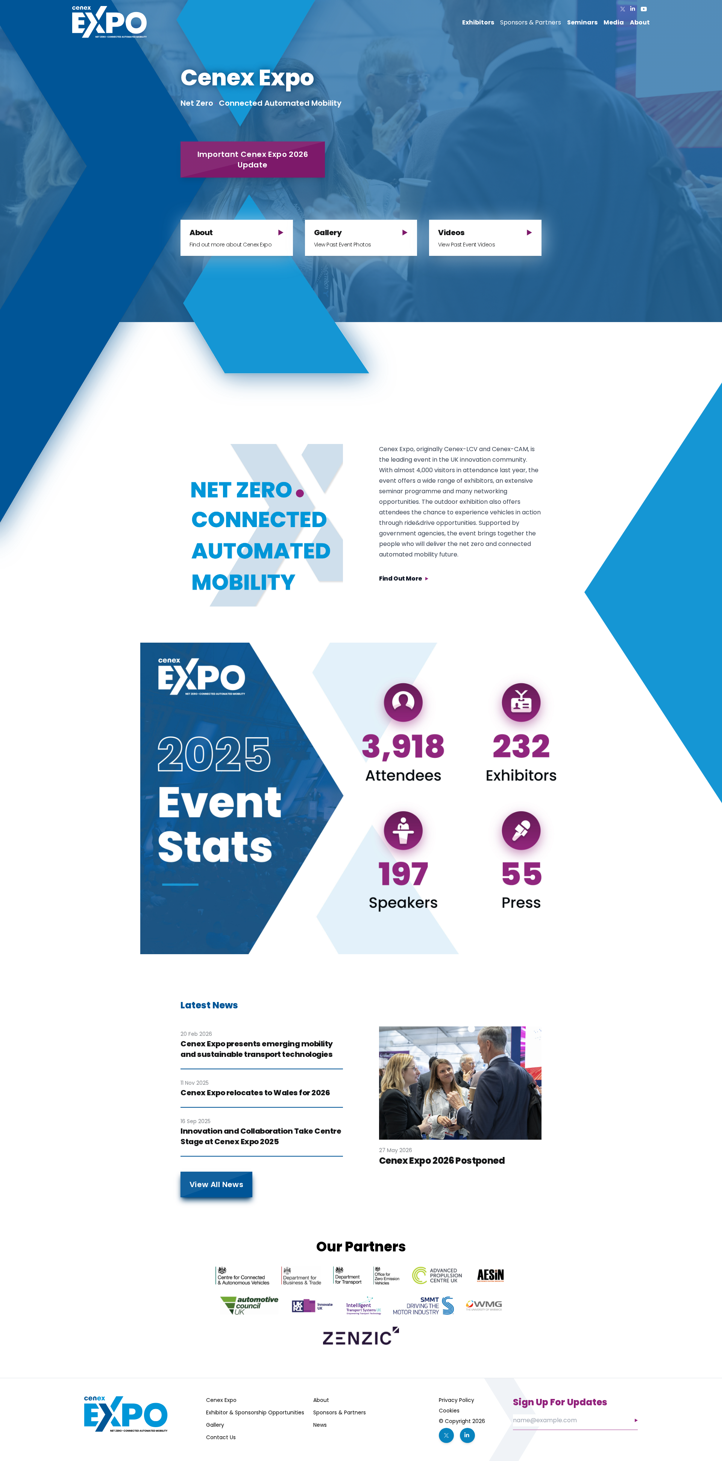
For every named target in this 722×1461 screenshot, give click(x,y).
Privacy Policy (456, 1400)
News (320, 1425)
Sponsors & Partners (530, 22)
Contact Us (221, 1437)
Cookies (449, 1410)
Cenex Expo (221, 1400)
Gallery (215, 1425)
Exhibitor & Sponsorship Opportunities (255, 1412)
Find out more (400, 578)
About (321, 1400)
